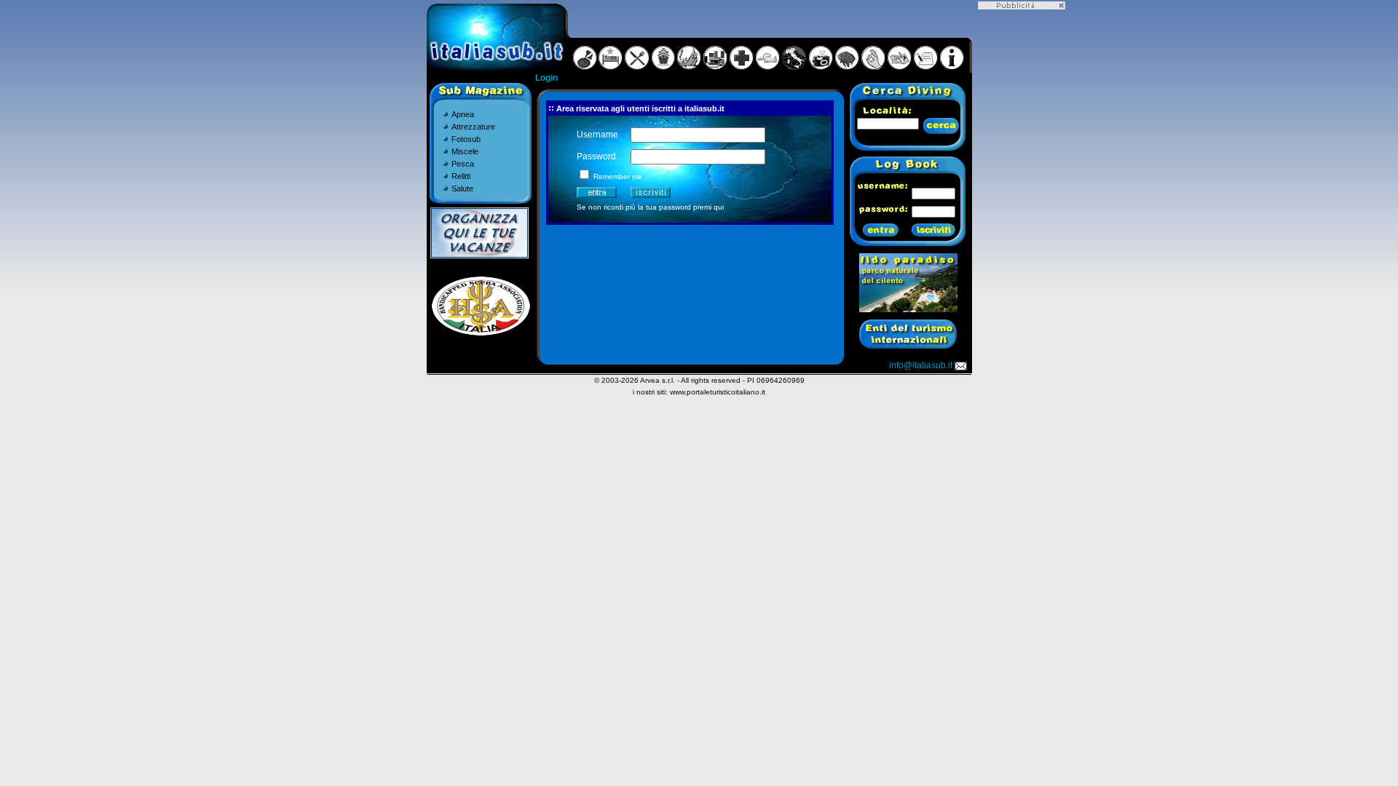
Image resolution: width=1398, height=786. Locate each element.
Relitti (460, 176)
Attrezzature (473, 126)
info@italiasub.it (920, 365)
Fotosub (466, 139)
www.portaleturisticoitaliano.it (717, 392)
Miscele (464, 151)
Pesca (462, 163)
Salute (462, 188)
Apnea (462, 114)
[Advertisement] (1021, 227)
